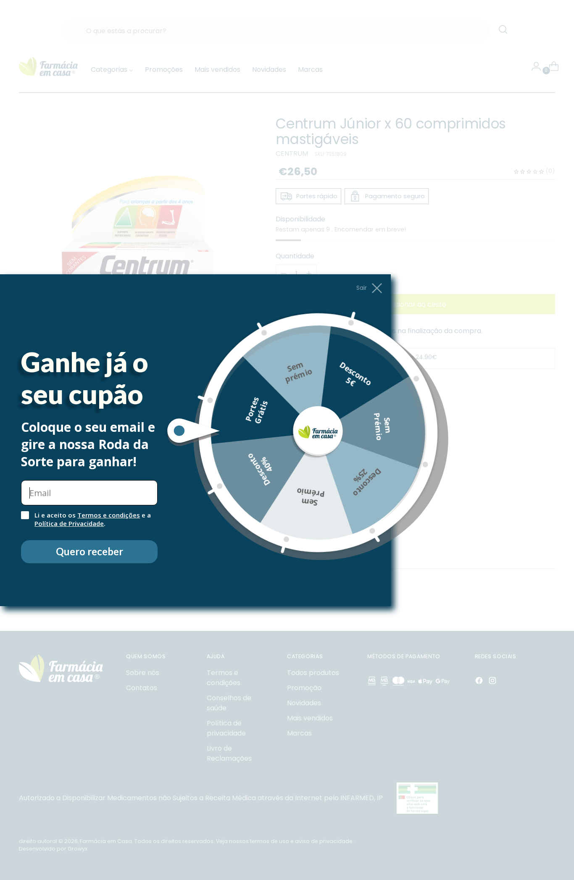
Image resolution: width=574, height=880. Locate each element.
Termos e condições (108, 515)
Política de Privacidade (69, 523)
